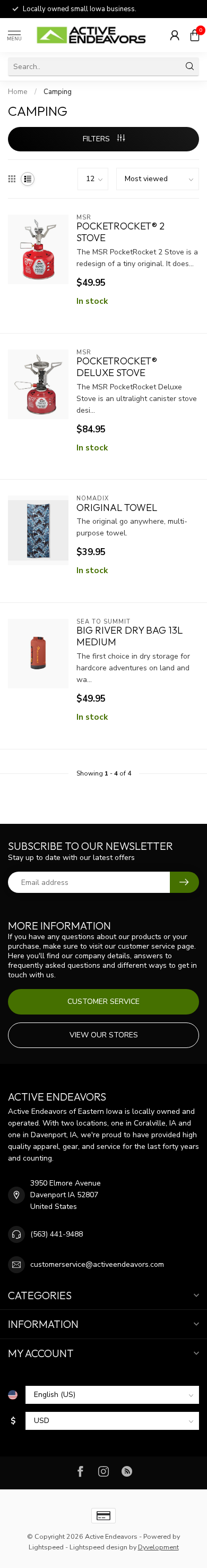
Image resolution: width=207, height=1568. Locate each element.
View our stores (104, 1035)
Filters (97, 139)
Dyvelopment (158, 1547)
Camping (58, 92)
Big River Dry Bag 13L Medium (129, 636)
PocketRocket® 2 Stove (120, 232)
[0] (195, 35)
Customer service (103, 1001)
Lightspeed (46, 1547)
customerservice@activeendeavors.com (97, 1264)
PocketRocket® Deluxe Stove (116, 367)
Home (18, 92)
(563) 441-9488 (56, 1234)
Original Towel (116, 508)
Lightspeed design (98, 1547)
